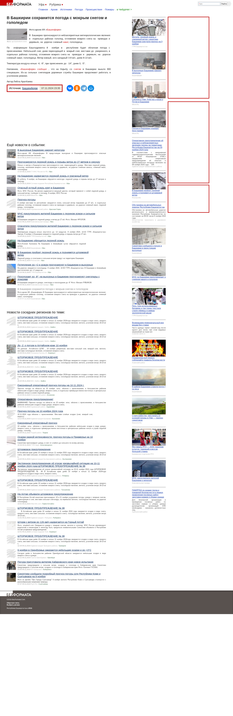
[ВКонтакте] (70, 88)
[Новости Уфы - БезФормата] (16, 3)
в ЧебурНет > (124, 9)
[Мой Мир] (91, 88)
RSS (30, 608)
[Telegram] (84, 88)
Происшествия (94, 9)
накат (65, 42)
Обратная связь (13, 603)
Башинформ (53, 29)
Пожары (109, 9)
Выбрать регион (13, 605)
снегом (77, 69)
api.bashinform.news (19, 42)
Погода (79, 9)
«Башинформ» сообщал (33, 69)
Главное (43, 9)
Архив (54, 9)
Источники (66, 9)
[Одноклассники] (77, 88)
